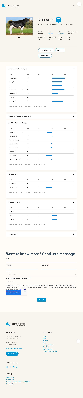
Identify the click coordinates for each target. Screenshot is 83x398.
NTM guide (60, 50)
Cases (45, 336)
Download (46, 347)
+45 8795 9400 (12, 342)
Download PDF (44, 55)
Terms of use (10, 379)
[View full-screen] (31, 19)
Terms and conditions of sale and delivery (18, 382)
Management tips (48, 345)
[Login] (74, 6)
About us (45, 340)
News (44, 338)
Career (45, 342)
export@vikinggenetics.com (14, 348)
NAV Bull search (47, 349)
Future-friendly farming (50, 351)
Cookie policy (10, 384)
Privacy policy (10, 377)
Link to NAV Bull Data (46, 50)
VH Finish (50, 33)
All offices (11, 353)
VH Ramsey (61, 33)
